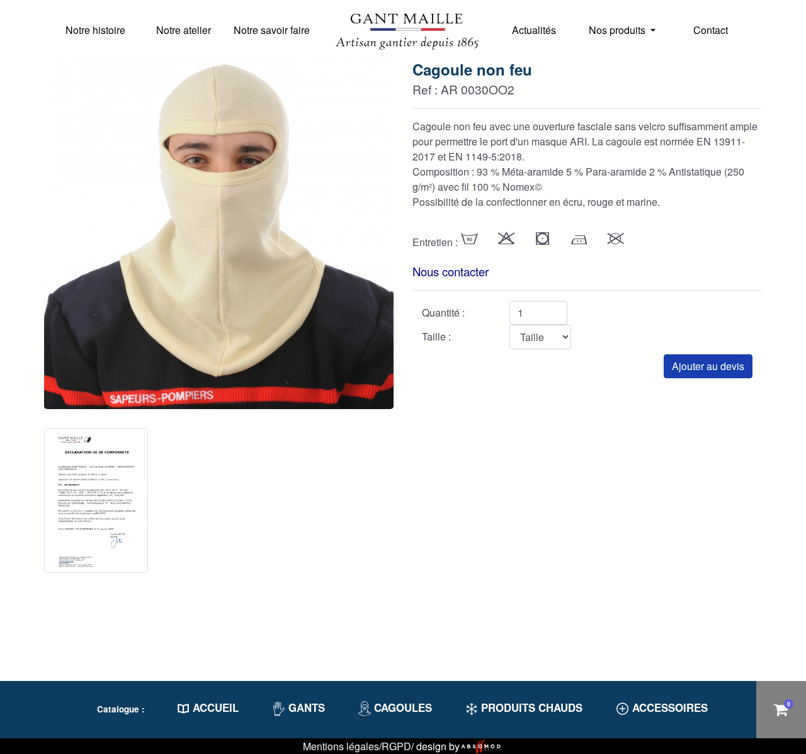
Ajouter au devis (708, 366)
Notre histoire (95, 30)
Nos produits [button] (618, 30)
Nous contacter (450, 271)
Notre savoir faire (272, 30)
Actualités (534, 30)
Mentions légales (341, 746)
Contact (710, 30)
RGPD (396, 746)
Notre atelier (183, 30)
